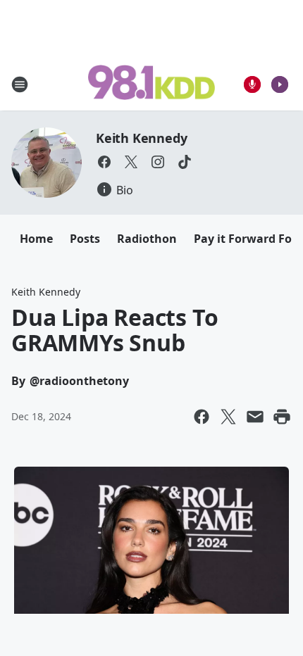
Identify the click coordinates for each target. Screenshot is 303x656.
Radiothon (147, 238)
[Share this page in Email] (255, 417)
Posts (85, 238)
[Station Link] (151, 84)
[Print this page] (282, 417)
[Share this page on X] (228, 417)
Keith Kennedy (141, 138)
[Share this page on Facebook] (201, 417)
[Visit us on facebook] (104, 161)
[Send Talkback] (252, 84)
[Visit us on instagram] (157, 161)
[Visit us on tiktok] (184, 161)
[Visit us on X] (131, 161)
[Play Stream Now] (279, 84)
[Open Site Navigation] (19, 84)
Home (36, 238)
